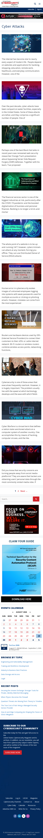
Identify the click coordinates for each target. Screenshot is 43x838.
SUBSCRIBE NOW (12, 752)
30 (27, 620)
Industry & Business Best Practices (14, 670)
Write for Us (23, 809)
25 (15, 636)
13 (27, 628)
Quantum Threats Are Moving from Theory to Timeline (21, 701)
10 (10, 628)
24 (10, 636)
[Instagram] (28, 816)
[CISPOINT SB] (21, 533)
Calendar (22, 805)
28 (15, 620)
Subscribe (31, 9)
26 (21, 636)
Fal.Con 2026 (14, 645)
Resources (32, 805)
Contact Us (28, 802)
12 (21, 628)
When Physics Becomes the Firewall (14, 697)
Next (24, 491)
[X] (23, 816)
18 (15, 632)
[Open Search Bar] (35, 4)
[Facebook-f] (15, 816)
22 (39, 632)
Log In (17, 798)
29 (21, 620)
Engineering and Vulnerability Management (17, 662)
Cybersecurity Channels (12, 802)
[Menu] (40, 4)
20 (27, 632)
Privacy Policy (35, 809)
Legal (3, 678)
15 (39, 628)
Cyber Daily (11, 805)
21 (33, 632)
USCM (25, 798)
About (37, 802)
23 (4, 636)
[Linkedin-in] (19, 816)
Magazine (33, 798)
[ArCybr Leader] (21, 18)
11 (15, 628)
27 (10, 620)
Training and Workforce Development (15, 666)
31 (33, 620)
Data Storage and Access (10, 674)
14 (33, 628)
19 (21, 632)
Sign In (39, 9)
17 (10, 632)
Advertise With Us (9, 809)
